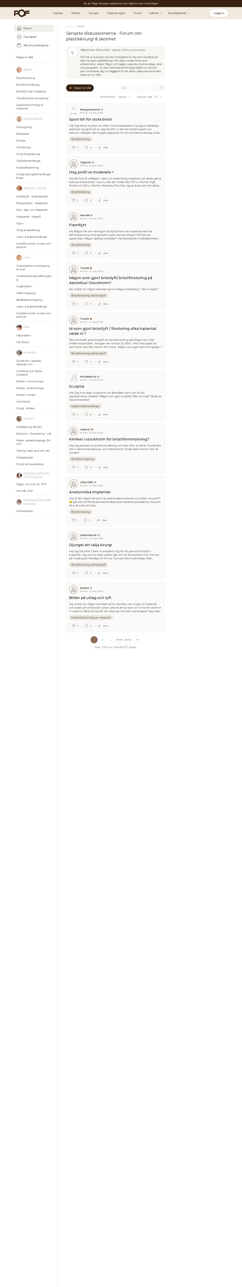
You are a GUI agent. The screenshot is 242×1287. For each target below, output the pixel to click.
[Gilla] (73, 147)
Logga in (218, 13)
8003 (119, 639)
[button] (111, 639)
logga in (115, 71)
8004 (128, 639)
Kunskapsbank (177, 13)
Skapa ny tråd (82, 88)
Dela (105, 147)
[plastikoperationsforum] (20, 13)
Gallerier (154, 13)
